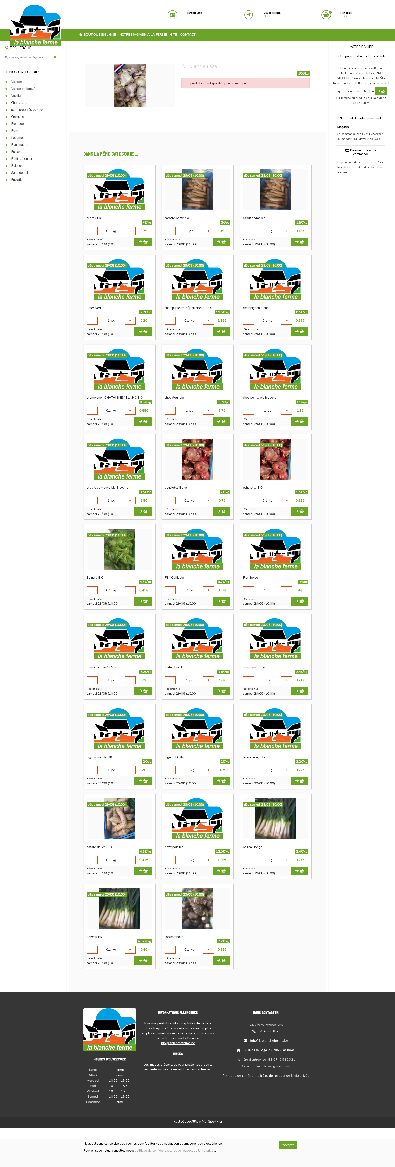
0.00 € (346, 14)
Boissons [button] (17, 165)
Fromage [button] (17, 123)
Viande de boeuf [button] (22, 88)
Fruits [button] (14, 130)
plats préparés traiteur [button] (26, 109)
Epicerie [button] (16, 151)
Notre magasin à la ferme (143, 34)
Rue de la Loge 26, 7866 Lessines (269, 1050)
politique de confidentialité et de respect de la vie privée (175, 1150)
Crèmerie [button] (17, 116)
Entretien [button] (17, 179)
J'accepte (287, 1145)
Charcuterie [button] (18, 102)
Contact (187, 34)
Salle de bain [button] (19, 172)
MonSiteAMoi (212, 1121)
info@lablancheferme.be (178, 1043)
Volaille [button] (16, 95)
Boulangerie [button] (19, 144)
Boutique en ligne (99, 34)
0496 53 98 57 (269, 1031)
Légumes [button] (17, 137)
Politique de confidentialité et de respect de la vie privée (266, 1075)
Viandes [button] (16, 81)
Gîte (173, 34)
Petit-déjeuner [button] (21, 158)
